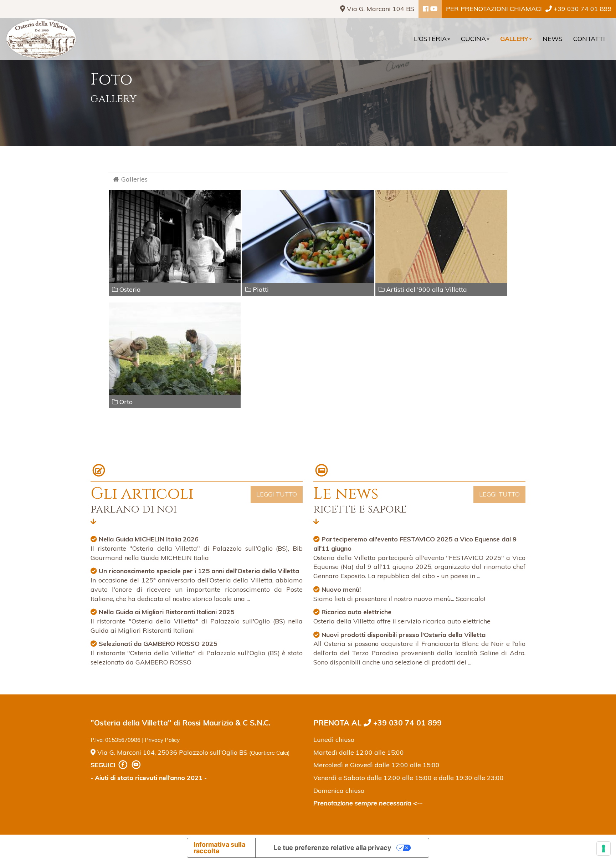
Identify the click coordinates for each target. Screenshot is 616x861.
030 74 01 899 (583, 9)
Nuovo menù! (341, 589)
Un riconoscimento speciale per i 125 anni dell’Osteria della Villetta (199, 571)
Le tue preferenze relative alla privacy (332, 847)
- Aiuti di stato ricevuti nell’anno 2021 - (149, 778)
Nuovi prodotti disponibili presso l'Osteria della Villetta (404, 635)
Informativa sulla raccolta (219, 848)
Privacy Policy (162, 740)
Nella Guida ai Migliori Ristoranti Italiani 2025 (166, 612)
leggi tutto (276, 494)
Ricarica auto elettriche (356, 612)
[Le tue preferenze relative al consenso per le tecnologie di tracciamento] (603, 848)
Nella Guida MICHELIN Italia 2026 (149, 539)
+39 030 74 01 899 (406, 722)
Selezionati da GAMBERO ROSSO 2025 (158, 644)
